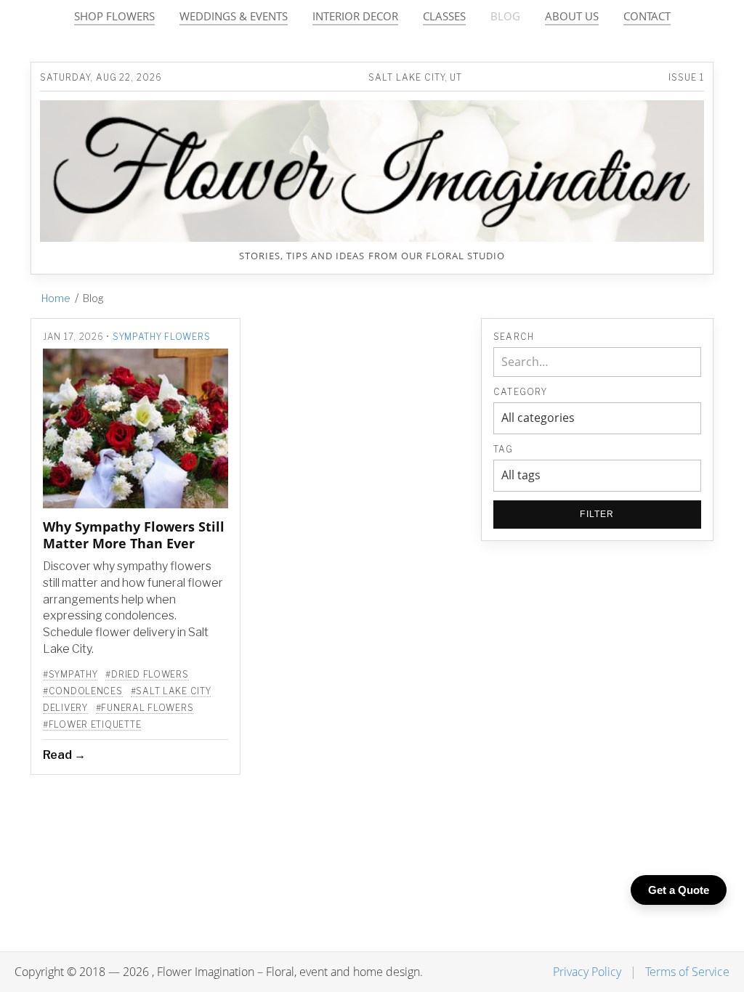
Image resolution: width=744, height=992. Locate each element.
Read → (64, 755)
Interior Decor (355, 16)
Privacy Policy (587, 972)
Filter (597, 514)
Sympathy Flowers (162, 336)
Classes (444, 16)
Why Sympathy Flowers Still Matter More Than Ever (134, 535)
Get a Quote (678, 890)
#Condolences (83, 691)
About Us (572, 16)
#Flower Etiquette (92, 724)
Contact (647, 16)
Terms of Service (687, 972)
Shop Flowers (114, 16)
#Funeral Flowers (145, 707)
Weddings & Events (233, 16)
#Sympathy (70, 674)
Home (55, 298)
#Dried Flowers (146, 674)
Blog (505, 16)
